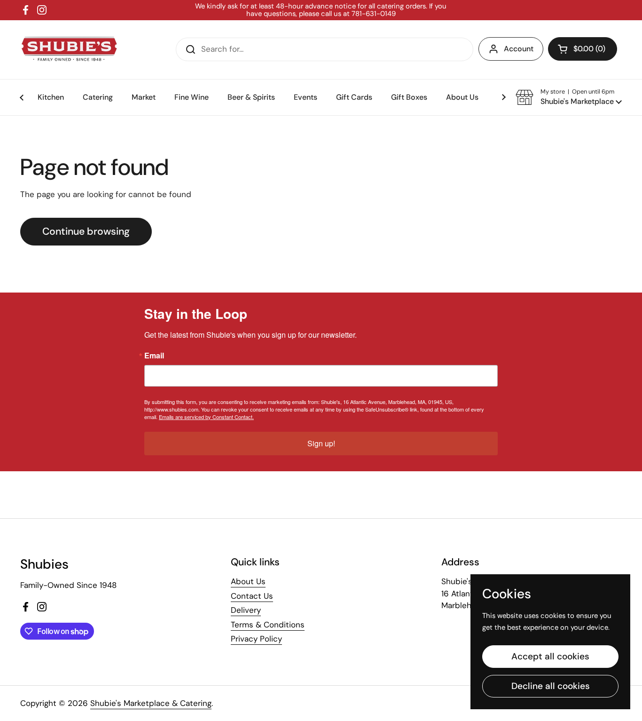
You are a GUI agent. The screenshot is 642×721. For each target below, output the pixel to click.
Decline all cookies (550, 686)
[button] (582, 49)
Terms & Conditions (268, 624)
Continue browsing (86, 231)
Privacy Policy (256, 639)
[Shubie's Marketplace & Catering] (69, 49)
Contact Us (252, 596)
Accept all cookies (550, 656)
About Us (248, 581)
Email (154, 355)
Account (518, 49)
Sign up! (321, 443)
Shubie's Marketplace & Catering (150, 703)
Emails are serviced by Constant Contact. (206, 416)
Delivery (246, 610)
